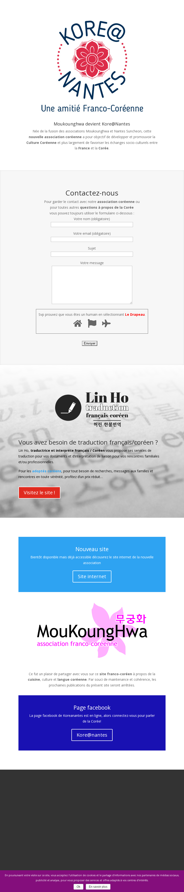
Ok (78, 886)
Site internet (92, 576)
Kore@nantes (92, 735)
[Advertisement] (92, 833)
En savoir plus (98, 886)
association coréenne (63, 137)
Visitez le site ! (39, 492)
